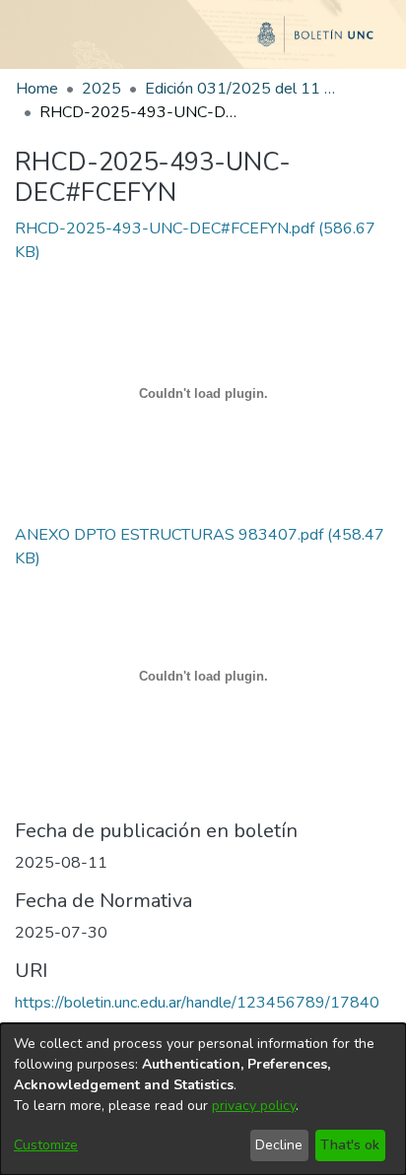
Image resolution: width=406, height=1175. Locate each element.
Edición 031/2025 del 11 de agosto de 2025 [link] (243, 88)
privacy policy (254, 1105)
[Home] (203, 42)
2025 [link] (101, 88)
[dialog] (203, 1099)
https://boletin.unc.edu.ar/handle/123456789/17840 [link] (197, 1002)
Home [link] (37, 88)
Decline (279, 1145)
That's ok (349, 1145)
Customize (46, 1145)
